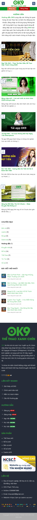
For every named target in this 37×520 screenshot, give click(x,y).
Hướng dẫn (5, 244)
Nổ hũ (3, 251)
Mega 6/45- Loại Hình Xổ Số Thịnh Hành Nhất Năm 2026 (19, 292)
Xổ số (3, 263)
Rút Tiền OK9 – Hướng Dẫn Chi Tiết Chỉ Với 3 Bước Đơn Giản (17, 169)
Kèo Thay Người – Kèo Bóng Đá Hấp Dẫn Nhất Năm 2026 (20, 309)
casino (3, 232)
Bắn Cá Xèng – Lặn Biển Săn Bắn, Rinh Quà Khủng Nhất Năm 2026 (20, 284)
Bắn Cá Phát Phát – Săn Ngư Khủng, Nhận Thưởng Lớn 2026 (20, 276)
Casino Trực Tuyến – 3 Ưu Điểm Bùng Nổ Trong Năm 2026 (20, 301)
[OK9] (18, 3)
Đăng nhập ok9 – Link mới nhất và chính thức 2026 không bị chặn (17, 99)
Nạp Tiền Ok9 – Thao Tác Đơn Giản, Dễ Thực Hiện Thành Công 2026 (16, 64)
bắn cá (3, 228)
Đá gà (3, 236)
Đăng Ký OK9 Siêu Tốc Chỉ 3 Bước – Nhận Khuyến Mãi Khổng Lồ (15, 205)
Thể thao (4, 255)
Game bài (4, 240)
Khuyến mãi (5, 247)
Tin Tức (4, 259)
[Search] (33, 3)
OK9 (3, 345)
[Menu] (3, 3)
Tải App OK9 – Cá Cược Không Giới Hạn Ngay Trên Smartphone (17, 134)
